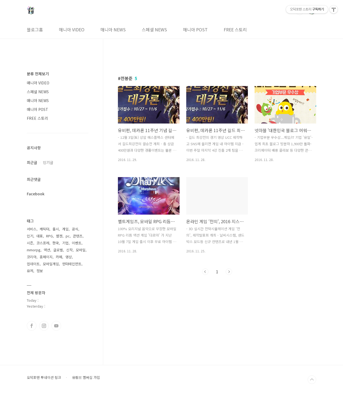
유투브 (56, 326)
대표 (39, 235)
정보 (39, 270)
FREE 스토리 (235, 29)
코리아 (31, 256)
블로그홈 (35, 29)
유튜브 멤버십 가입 (86, 377)
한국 (56, 242)
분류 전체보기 (38, 73)
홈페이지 (46, 256)
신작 (69, 249)
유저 (30, 270)
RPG (49, 235)
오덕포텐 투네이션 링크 (44, 377)
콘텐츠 (78, 235)
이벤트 (76, 242)
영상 (68, 256)
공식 (75, 228)
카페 (59, 256)
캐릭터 (44, 228)
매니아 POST (195, 29)
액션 (47, 249)
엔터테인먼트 (71, 263)
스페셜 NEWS (154, 29)
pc (68, 235)
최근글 (32, 162)
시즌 (30, 242)
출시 (56, 228)
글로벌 (58, 249)
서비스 (31, 228)
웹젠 (59, 235)
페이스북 (31, 326)
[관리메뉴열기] (334, 9)
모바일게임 (51, 263)
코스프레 (42, 242)
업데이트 (33, 263)
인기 (30, 235)
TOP (312, 379)
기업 (65, 242)
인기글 (48, 162)
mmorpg (33, 249)
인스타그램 (44, 326)
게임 (65, 228)
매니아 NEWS (113, 29)
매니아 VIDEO (71, 29)
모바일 (80, 249)
